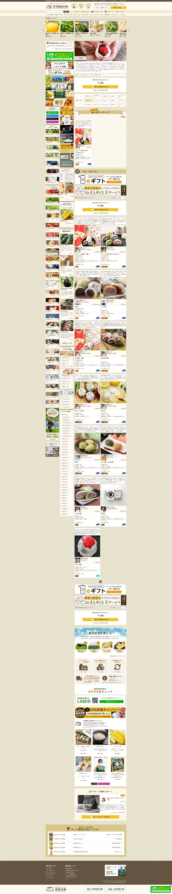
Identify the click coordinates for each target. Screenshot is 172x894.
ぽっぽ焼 (96, 14)
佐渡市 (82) (64, 471)
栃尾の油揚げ (107, 14)
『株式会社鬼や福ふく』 (68, 223)
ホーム (88, 0)
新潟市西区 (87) (66, 433)
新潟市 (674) (65, 414)
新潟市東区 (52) (66, 420)
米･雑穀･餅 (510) (51, 210)
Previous (43, 30)
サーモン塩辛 (122, 14)
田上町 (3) (64, 506)
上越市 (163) (65, 441)
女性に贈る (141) (66, 398)
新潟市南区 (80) (66, 430)
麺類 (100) (49, 253)
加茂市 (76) (64, 460)
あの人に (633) (65, 396)
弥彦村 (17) (64, 495)
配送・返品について (103, 0)
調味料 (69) (49, 261)
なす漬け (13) (50, 166)
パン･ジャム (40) (51, 295)
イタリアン (91, 14)
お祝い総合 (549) (65, 357)
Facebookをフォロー (53, 115)
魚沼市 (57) (64, 476)
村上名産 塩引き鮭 (64, 332)
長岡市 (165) (65, 438)
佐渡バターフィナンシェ (80, 834)
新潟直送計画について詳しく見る (117, 656)
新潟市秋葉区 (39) (67, 428)
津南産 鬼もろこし (64, 220)
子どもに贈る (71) (66, 407)
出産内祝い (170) (66, 378)
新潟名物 (56, 14)
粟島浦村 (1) (65, 514)
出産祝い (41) (65, 360)
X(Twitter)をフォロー (53, 118)
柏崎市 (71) (64, 454)
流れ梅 (74, 14)
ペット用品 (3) (50, 405)
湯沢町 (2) (64, 511)
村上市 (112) (65, 449)
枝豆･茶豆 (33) (50, 134)
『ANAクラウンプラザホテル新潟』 (114, 834)
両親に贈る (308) (66, 404)
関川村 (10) (64, 500)
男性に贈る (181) (66, 401)
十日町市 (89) (65, 457)
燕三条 (82, 14)
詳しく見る (83, 671)
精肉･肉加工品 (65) (51, 237)
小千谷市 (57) (65, 473)
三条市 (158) (65, 444)
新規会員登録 (48, 0)
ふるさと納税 (50, 14)
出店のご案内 (122, 0)
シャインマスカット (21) (52, 158)
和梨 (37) (49, 142)
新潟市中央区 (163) (67, 422)
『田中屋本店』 (119, 838)
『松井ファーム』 (118, 851)
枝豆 (65, 14)
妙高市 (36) (64, 484)
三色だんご (63, 267)
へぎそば (101, 14)
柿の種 (86, 14)
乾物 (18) (49, 277)
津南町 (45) (64, 487)
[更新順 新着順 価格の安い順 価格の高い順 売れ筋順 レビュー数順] (121, 198)
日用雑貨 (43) (50, 362)
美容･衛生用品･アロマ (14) (51, 380)
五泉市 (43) (64, 481)
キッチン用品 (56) (51, 354)
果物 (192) (49, 194)
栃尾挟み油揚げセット (65, 310)
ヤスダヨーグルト (114, 14)
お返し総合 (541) (65, 375)
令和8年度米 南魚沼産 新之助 (81, 851)
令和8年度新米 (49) (51, 182)
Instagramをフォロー (53, 121)
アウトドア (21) (50, 389)
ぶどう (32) (49, 150)
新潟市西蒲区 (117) (67, 436)
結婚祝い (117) (65, 363)
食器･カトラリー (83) (50, 345)
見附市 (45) (64, 479)
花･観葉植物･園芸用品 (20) (51, 336)
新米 (68, 14)
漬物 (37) (49, 269)
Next (129, 30)
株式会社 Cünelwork (112, 881)
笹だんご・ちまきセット (65, 245)
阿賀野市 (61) (65, 463)
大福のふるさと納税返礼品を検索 (101, 90)
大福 (101, 83)
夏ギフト (61, 14)
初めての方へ (94, 0)
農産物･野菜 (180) (51, 202)
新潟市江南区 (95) (67, 425)
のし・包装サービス (113, 0)
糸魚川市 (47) (65, 468)
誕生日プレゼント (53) (67, 366)
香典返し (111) (65, 386)
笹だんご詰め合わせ (78, 838)
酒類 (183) (49, 319)
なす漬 (78, 14)
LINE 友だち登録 (112, 701)
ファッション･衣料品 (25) (50, 371)
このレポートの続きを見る (118, 812)
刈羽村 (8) (64, 503)
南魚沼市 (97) (65, 452)
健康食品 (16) (50, 327)
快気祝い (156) (65, 383)
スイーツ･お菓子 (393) (50, 219)
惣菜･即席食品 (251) (51, 245)
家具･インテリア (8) (51, 397)
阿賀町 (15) (64, 497)
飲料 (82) (49, 311)
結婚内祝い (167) (66, 381)
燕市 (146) (64, 446)
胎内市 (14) (64, 492)
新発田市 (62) (65, 465)
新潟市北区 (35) (66, 417)
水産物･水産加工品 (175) (51, 229)
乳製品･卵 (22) (50, 303)
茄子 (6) (49, 174)
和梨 (71, 14)
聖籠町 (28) (64, 489)
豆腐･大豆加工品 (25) (50, 286)
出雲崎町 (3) (65, 508)
